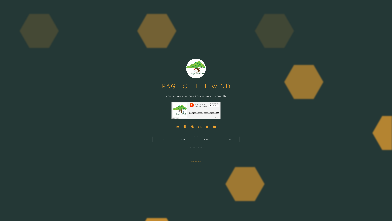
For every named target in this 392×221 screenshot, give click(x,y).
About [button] (185, 139)
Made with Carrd (196, 161)
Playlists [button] (196, 148)
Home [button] (162, 139)
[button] (177, 127)
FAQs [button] (207, 139)
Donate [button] (229, 139)
